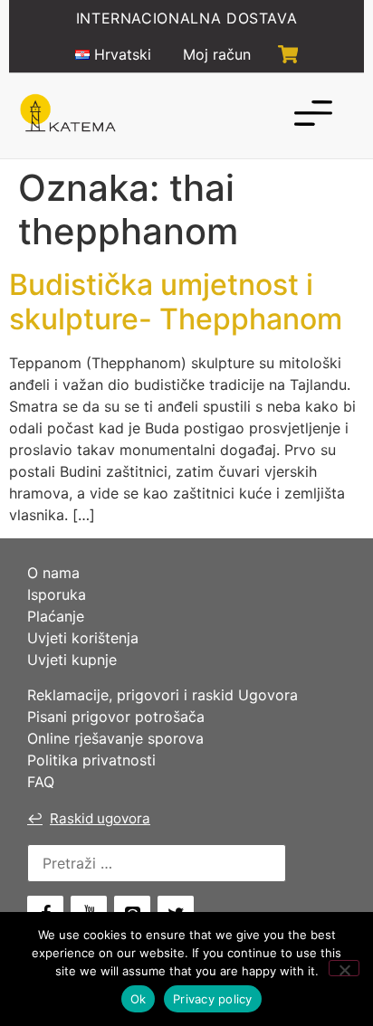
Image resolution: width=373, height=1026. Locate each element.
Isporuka (56, 594)
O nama (53, 573)
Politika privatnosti (91, 760)
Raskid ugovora (88, 818)
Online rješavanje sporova (115, 738)
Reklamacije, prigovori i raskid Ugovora (162, 695)
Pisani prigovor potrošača (116, 717)
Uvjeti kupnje (72, 660)
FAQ (40, 782)
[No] (344, 968)
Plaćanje (55, 616)
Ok (138, 999)
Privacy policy (213, 999)
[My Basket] (288, 54)
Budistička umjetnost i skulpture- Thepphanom (175, 302)
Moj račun (217, 54)
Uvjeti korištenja (83, 638)
